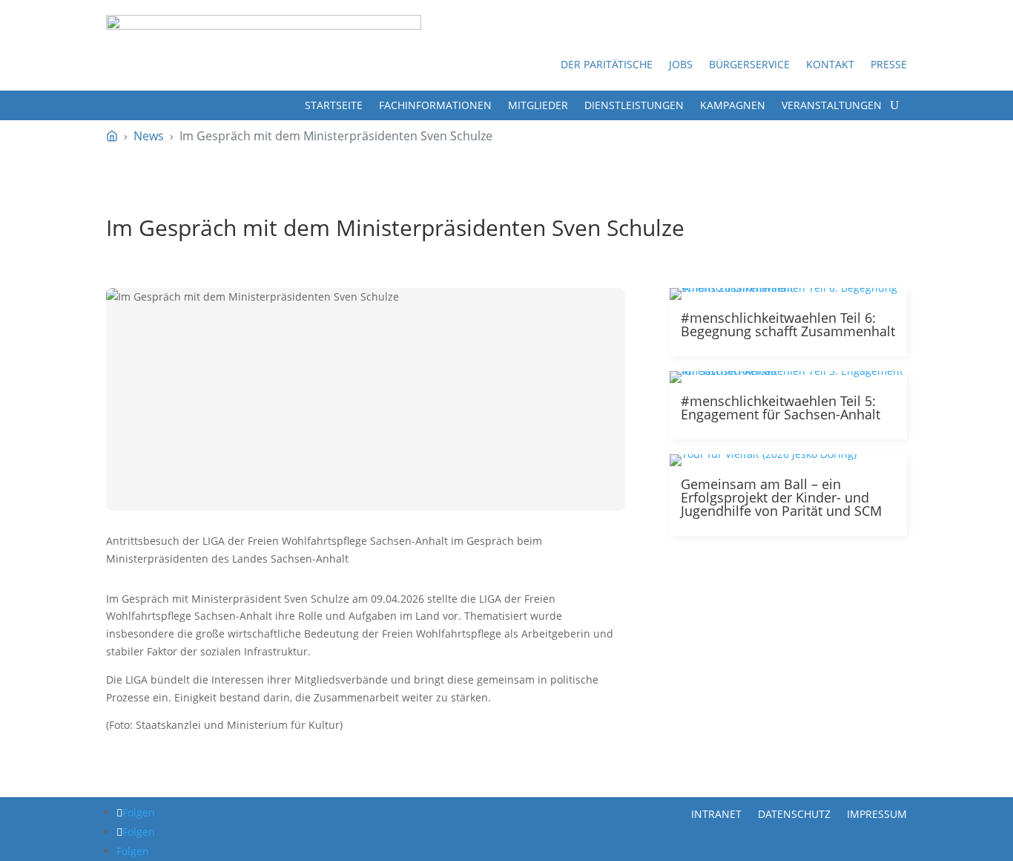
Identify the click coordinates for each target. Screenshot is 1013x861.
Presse (889, 65)
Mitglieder (538, 106)
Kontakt (830, 65)
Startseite (334, 106)
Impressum (877, 813)
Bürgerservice (749, 65)
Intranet (716, 813)
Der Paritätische (607, 65)
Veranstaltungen (832, 106)
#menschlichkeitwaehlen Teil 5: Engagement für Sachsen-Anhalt (780, 407)
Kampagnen (732, 106)
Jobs (681, 65)
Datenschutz (794, 813)
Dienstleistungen (634, 106)
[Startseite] (112, 136)
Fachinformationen (435, 106)
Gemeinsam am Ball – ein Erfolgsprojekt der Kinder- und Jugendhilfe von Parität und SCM (781, 497)
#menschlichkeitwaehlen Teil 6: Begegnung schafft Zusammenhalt (788, 324)
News (148, 136)
